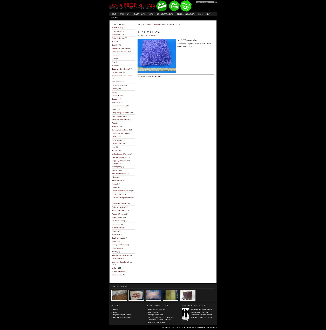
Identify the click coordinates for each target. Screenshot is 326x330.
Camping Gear (117, 72)
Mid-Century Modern (119, 174)
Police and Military (118, 207)
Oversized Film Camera (156, 322)
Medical (115, 170)
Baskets (115, 45)
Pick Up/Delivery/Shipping (122, 317)
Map (208, 14)
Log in (215, 327)
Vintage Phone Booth (155, 315)
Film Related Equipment (120, 120)
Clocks (114, 92)
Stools (114, 241)
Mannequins (116, 167)
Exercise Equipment (119, 106)
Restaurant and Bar (119, 210)
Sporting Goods (117, 238)
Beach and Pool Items (119, 52)
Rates (115, 312)
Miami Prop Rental (151, 6)
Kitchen (114, 150)
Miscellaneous (117, 180)
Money (114, 184)
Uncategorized (117, 259)
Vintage (114, 268)
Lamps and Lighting (119, 157)
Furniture (115, 126)
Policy (115, 310)
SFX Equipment (117, 228)
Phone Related (117, 194)
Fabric (114, 109)
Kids (113, 147)
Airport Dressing (117, 28)
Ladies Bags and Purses (120, 154)
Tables (114, 252)
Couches (115, 99)
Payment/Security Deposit (122, 315)
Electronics (116, 102)
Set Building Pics (118, 221)
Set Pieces (115, 224)
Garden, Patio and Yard (120, 130)
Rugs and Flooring (118, 214)
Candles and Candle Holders (122, 76)
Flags (114, 123)
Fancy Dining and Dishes (121, 113)
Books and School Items (120, 69)
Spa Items (115, 235)
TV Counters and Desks (120, 255)
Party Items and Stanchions (121, 191)
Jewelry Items (116, 144)
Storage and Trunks (119, 245)
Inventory (124, 14)
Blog (200, 14)
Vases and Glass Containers (122, 262)
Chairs (114, 89)
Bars (113, 41)
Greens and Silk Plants (120, 133)
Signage (115, 231)
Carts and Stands (118, 85)
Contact (114, 18)
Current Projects (165, 14)
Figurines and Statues (119, 116)
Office (114, 187)
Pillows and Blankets (153, 76)
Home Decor (116, 140)
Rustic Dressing (117, 217)
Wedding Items (117, 275)
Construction (116, 96)
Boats (114, 66)
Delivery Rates (139, 14)
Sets (151, 14)
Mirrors (114, 177)
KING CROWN (153, 312)
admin (154, 35)
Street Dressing (117, 248)
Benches (115, 55)
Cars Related (116, 82)
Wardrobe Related (118, 271)
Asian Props (116, 35)
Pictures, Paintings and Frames (123, 198)
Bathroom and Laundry (120, 48)
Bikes (114, 59)
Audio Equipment (118, 38)
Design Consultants (186, 14)
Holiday (114, 137)
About (113, 14)
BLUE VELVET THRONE (156, 310)
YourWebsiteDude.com (204, 327)
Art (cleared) (116, 31)
